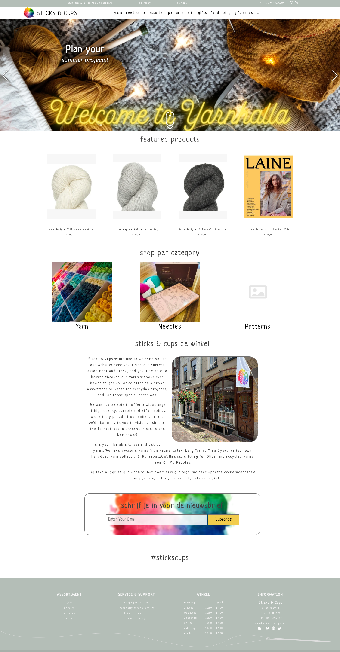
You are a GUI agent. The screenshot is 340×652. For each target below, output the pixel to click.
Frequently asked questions (136, 608)
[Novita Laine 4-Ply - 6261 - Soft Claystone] (203, 218)
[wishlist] (291, 3)
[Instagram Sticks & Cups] (279, 629)
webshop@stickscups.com (270, 623)
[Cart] (297, 3)
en (260, 3)
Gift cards (244, 13)
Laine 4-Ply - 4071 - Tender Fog (137, 229)
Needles (69, 608)
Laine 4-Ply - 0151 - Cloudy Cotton (71, 229)
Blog (227, 13)
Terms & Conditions (136, 613)
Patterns (69, 613)
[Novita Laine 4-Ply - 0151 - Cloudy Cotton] (71, 218)
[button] (334, 75)
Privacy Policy (136, 619)
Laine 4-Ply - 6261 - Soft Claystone (202, 229)
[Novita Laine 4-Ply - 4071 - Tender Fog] (137, 218)
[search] (258, 13)
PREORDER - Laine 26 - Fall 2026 (269, 229)
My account (278, 3)
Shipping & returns (136, 603)
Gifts (69, 619)
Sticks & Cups (56, 14)
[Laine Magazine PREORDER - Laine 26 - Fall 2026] (269, 218)
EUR (267, 3)
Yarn (69, 603)
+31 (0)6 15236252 (270, 618)
